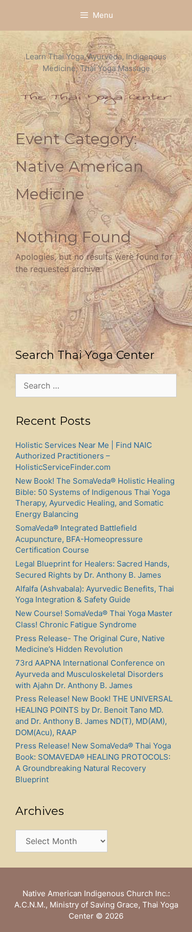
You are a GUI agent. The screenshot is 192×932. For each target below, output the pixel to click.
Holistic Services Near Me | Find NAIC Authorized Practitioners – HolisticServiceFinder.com (83, 456)
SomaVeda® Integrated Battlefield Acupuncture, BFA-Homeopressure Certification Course (79, 539)
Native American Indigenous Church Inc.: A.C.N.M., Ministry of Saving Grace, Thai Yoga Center (96, 905)
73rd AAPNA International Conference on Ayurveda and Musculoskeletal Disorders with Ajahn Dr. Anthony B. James (90, 674)
